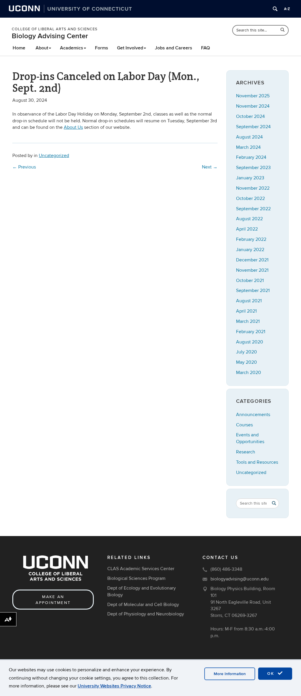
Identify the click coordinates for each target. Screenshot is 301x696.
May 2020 (246, 362)
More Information (230, 673)
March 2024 (248, 147)
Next (210, 167)
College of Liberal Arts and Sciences (55, 29)
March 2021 (248, 321)
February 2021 (250, 332)
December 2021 (252, 260)
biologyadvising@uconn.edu (239, 579)
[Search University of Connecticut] (275, 9)
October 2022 (250, 198)
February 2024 (251, 157)
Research (245, 452)
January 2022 (250, 250)
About (42, 48)
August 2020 (249, 342)
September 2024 (253, 127)
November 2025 (253, 96)
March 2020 (248, 372)
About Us (73, 127)
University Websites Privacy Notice (114, 686)
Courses (244, 425)
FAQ (205, 48)
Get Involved (130, 48)
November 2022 (253, 188)
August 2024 (249, 137)
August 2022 (249, 219)
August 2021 (249, 301)
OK (271, 673)
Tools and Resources (257, 462)
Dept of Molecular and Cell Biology (143, 604)
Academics (71, 48)
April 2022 (247, 229)
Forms (101, 48)
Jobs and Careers (173, 48)
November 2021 (252, 270)
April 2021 (246, 311)
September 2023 (253, 168)
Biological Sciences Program (136, 578)
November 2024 (253, 106)
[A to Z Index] (287, 9)
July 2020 (246, 352)
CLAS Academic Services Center (140, 569)
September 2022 (253, 209)
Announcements (253, 415)
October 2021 (250, 280)
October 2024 (250, 116)
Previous (24, 167)
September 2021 (253, 290)
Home (19, 48)
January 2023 (250, 178)
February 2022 (251, 239)
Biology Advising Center (50, 36)
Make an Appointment (53, 599)
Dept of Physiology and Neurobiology (145, 614)
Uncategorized (54, 155)
